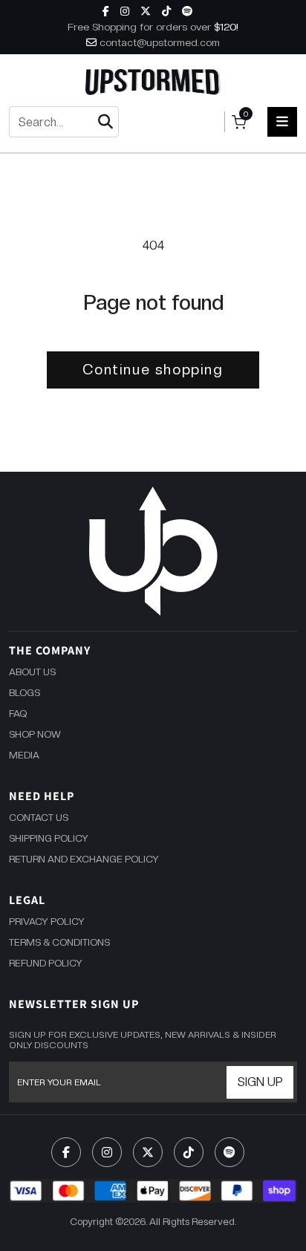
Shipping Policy (48, 838)
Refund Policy (45, 963)
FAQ (18, 713)
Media (24, 755)
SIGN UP (260, 1082)
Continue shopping (152, 369)
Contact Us (38, 817)
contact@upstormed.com (160, 42)
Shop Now (35, 734)
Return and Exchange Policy (84, 859)
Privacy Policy (47, 921)
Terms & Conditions (59, 942)
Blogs (24, 692)
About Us (32, 672)
